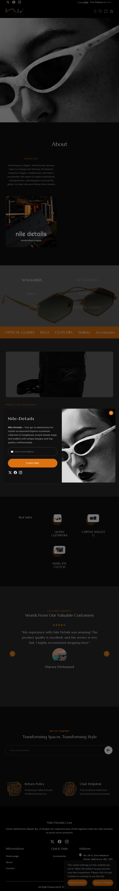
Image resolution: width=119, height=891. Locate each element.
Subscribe (32, 463)
